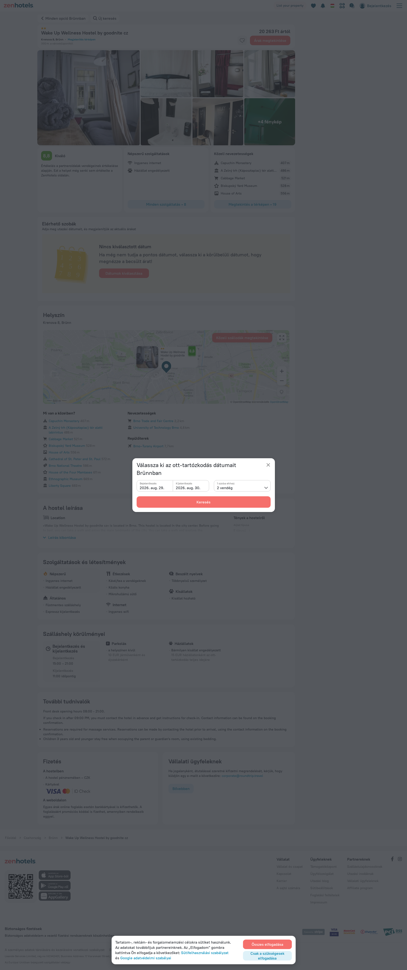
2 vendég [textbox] (225, 487)
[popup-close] (268, 465)
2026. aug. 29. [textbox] (152, 487)
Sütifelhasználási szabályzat (205, 952)
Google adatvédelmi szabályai (145, 957)
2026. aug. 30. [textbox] (188, 487)
